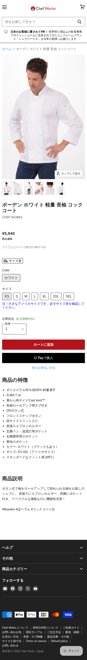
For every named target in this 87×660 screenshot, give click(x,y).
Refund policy (59, 641)
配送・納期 (72, 632)
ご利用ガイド (71, 627)
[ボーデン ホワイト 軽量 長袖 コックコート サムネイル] (7, 188)
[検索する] (79, 22)
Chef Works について (15, 627)
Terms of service (36, 641)
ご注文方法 (54, 632)
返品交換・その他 (58, 636)
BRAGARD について (45, 627)
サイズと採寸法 (11, 641)
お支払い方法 (10, 636)
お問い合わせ (10, 645)
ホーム (7, 49)
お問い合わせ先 (11, 632)
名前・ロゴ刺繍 (32, 636)
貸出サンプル (34, 632)
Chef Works (12, 217)
